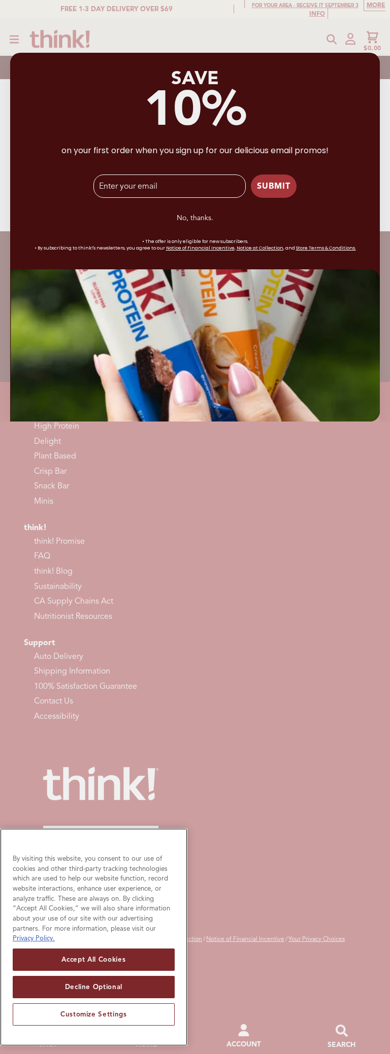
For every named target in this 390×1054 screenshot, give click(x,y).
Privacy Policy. (34, 938)
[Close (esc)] (370, 62)
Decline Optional (94, 986)
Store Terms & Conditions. (326, 248)
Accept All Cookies (93, 959)
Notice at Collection (260, 248)
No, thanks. (195, 218)
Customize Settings (93, 1014)
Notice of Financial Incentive (200, 248)
